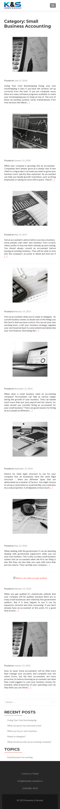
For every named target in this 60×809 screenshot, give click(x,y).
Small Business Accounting (20, 757)
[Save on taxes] (30, 639)
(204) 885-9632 (30, 788)
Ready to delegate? (16, 736)
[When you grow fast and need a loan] (30, 130)
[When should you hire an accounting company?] (30, 359)
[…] (28, 102)
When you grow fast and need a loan (24, 725)
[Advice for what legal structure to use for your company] (30, 439)
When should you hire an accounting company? (29, 741)
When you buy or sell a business (22, 731)
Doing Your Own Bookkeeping (21, 720)
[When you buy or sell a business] (30, 208)
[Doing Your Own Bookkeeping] (30, 54)
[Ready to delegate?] (30, 284)
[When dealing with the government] (30, 516)
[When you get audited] (30, 577)
